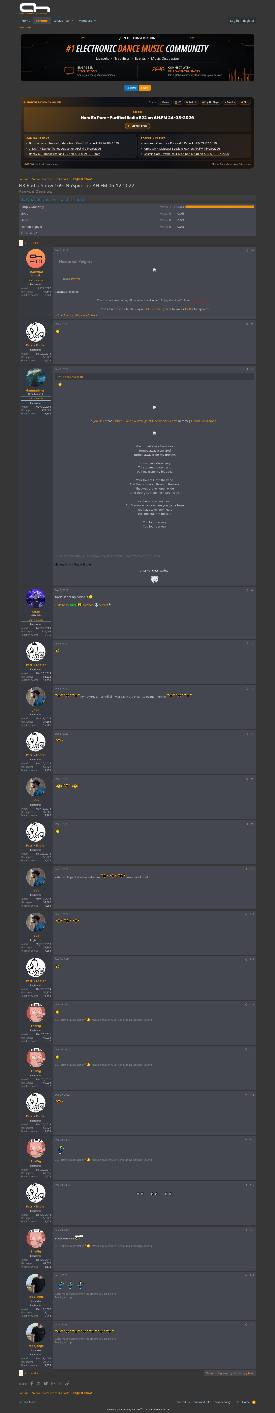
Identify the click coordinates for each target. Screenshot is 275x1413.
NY (63, 605)
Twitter (71, 279)
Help (236, 1402)
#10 (252, 869)
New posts (25, 27)
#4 (252, 590)
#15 (252, 1094)
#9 (252, 824)
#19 (252, 1275)
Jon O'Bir (99, 421)
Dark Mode (29, 1402)
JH (56, 605)
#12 (252, 959)
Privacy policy (222, 1402)
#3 (252, 369)
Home (26, 20)
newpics (104, 605)
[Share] (247, 250)
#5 (252, 643)
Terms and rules (201, 1402)
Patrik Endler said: (68, 377)
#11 (252, 914)
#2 (252, 324)
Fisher (117, 421)
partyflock (89, 605)
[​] (154, 270)
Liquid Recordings (203, 421)
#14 (252, 1049)
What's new (61, 20)
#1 (252, 250)
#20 (252, 1324)
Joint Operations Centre (161, 421)
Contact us (183, 1402)
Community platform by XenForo (138, 1409)
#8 (252, 779)
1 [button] (165, 207)
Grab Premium (66, 315)
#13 (252, 1004)
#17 (252, 1185)
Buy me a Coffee (85, 315)
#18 (252, 1230)
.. (154, 581)
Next (33, 243)
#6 (252, 688)
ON (60, 605)
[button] (72, 20)
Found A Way (133, 421)
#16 (252, 1140)
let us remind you (157, 309)
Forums (42, 20)
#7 (252, 733)
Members (85, 20)
